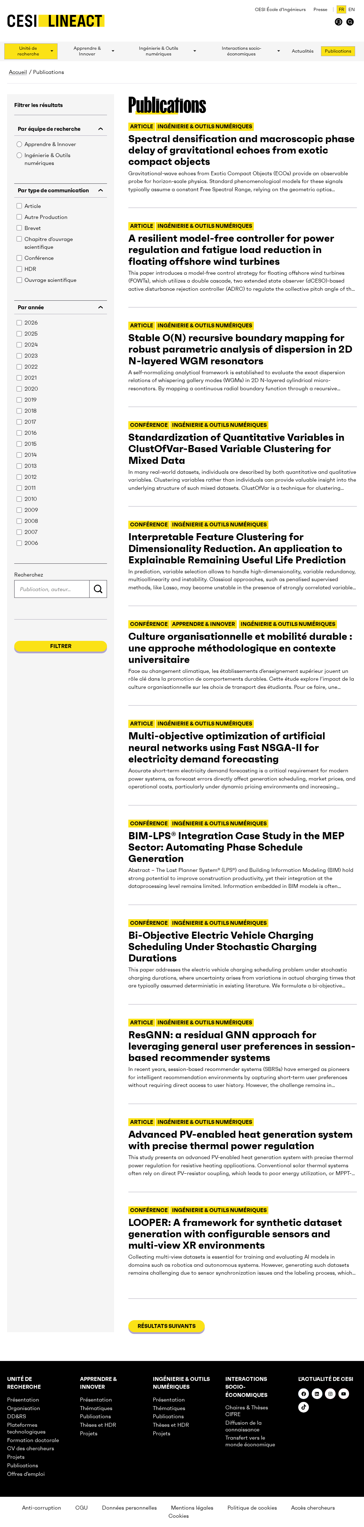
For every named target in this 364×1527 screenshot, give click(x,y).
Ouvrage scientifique (50, 280)
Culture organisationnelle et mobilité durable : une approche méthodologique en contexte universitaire (240, 647)
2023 (31, 355)
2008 (31, 521)
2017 (30, 421)
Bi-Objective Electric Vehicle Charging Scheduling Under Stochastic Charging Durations (222, 946)
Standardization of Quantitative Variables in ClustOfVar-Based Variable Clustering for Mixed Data (236, 448)
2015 (31, 443)
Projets (16, 1456)
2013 (31, 465)
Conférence (39, 257)
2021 (31, 377)
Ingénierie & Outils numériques (47, 159)
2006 (31, 543)
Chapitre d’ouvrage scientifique (49, 243)
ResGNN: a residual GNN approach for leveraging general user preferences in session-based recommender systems (241, 1046)
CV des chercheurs (30, 1448)
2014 (31, 454)
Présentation (23, 1399)
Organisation (23, 1408)
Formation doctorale (33, 1440)
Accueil (18, 72)
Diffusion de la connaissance (243, 1426)
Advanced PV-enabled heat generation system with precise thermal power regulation (240, 1140)
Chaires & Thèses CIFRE (246, 1411)
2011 (30, 487)
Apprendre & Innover (50, 144)
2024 (31, 344)
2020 (31, 388)
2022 (31, 366)
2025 (31, 333)
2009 (31, 510)
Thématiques (96, 1408)
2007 (31, 532)
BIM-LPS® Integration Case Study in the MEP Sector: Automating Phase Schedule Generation (236, 847)
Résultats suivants (167, 1326)
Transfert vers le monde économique (250, 1441)
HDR (30, 269)
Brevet (33, 228)
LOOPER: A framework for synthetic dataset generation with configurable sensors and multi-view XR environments (235, 1234)
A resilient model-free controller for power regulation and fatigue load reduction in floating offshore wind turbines (231, 249)
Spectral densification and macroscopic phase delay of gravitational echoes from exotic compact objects (241, 150)
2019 (31, 399)
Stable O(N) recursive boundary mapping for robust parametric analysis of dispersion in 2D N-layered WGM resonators (240, 349)
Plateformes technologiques (26, 1428)
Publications (22, 1465)
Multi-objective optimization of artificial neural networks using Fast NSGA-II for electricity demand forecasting (226, 747)
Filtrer (60, 646)
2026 (31, 322)
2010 (31, 498)
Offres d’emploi (26, 1473)
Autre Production (46, 217)
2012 (31, 476)
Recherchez (28, 574)
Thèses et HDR (98, 1424)
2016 (31, 432)
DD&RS (16, 1416)
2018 (31, 410)
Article (33, 206)
